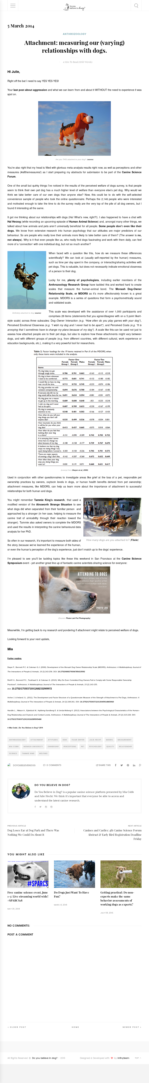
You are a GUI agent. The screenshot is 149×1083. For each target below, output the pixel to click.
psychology (95, 746)
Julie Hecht (95, 740)
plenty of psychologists (83, 280)
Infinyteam (123, 1058)
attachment (37, 740)
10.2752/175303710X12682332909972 (32, 688)
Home (75, 1027)
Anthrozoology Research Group (69, 284)
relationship (125, 746)
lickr (135, 540)
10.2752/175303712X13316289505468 (24, 719)
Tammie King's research (49, 500)
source (90, 159)
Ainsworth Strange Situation (54, 504)
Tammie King (28, 753)
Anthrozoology (74, 34)
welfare (43, 753)
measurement (125, 740)
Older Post (18, 1027)
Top (137, 1058)
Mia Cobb (14, 746)
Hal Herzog (14, 221)
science (13, 753)
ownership (53, 746)
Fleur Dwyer (78, 740)
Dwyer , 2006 (80, 470)
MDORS (109, 740)
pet (82, 746)
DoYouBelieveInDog (24, 765)
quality (110, 746)
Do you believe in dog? (45, 1058)
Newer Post (131, 1027)
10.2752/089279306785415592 (71, 672)
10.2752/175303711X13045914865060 (97, 702)
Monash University (33, 746)
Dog (65, 740)
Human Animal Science (83, 221)
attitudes (53, 740)
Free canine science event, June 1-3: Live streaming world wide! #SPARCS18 (27, 896)
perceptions (70, 746)
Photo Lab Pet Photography (78, 618)
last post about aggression (30, 90)
